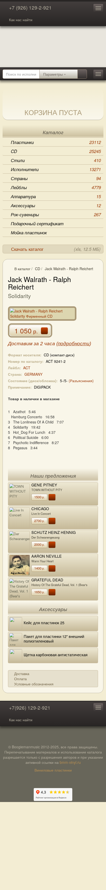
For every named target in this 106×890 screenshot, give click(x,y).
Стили (56, 160)
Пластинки (56, 142)
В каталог (22, 268)
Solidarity (19, 296)
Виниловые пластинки (53, 770)
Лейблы (56, 187)
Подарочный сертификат (37, 223)
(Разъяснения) (81, 380)
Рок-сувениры (56, 214)
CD (56, 151)
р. (39, 496)
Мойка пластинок (29, 232)
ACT (26, 367)
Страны (56, 178)
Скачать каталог (56, 249)
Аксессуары (56, 205)
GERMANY (33, 374)
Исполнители (56, 169)
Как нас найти (20, 19)
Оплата (20, 678)
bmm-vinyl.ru (70, 762)
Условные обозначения (34, 683)
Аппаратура (56, 196)
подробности (74, 343)
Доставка (21, 673)
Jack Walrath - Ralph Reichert (69, 268)
